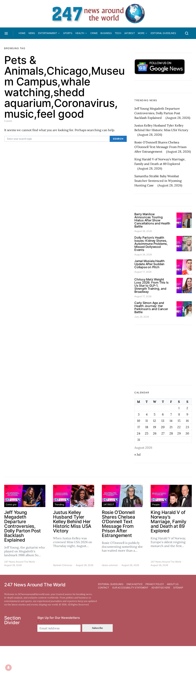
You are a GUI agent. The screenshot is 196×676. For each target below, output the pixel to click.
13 (162, 421)
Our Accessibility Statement (130, 587)
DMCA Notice (134, 584)
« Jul (137, 454)
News (32, 33)
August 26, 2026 (143, 231)
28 (171, 433)
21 (171, 427)
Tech (118, 33)
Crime (93, 33)
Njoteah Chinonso (62, 565)
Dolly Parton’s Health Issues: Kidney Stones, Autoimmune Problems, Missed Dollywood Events (151, 244)
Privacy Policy (154, 584)
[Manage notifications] (8, 667)
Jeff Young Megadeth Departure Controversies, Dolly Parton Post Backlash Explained (157, 113)
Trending (59, 504)
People (156, 504)
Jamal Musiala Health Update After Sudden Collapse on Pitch (149, 264)
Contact (103, 587)
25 (146, 433)
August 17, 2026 (142, 271)
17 (138, 427)
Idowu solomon (110, 565)
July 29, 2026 (141, 316)
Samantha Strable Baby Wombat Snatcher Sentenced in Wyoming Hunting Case (158, 180)
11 (146, 421)
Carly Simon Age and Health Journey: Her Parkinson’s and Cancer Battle (151, 307)
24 (138, 433)
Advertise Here (160, 587)
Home (22, 33)
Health (79, 33)
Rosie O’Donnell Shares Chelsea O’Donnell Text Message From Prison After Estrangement (160, 146)
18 (146, 427)
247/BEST (129, 33)
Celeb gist (11, 504)
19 (154, 427)
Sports (67, 33)
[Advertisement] (163, 355)
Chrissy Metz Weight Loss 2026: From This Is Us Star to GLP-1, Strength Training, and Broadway (151, 285)
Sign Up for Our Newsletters (58, 620)
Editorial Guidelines (163, 33)
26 (154, 433)
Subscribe (97, 627)
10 (138, 421)
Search (118, 138)
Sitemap (178, 587)
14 (171, 421)
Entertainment (47, 33)
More (141, 33)
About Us (173, 584)
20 (163, 427)
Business (106, 33)
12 (154, 421)
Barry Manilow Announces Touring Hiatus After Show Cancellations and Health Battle (152, 220)
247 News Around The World (19, 561)
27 (162, 433)
